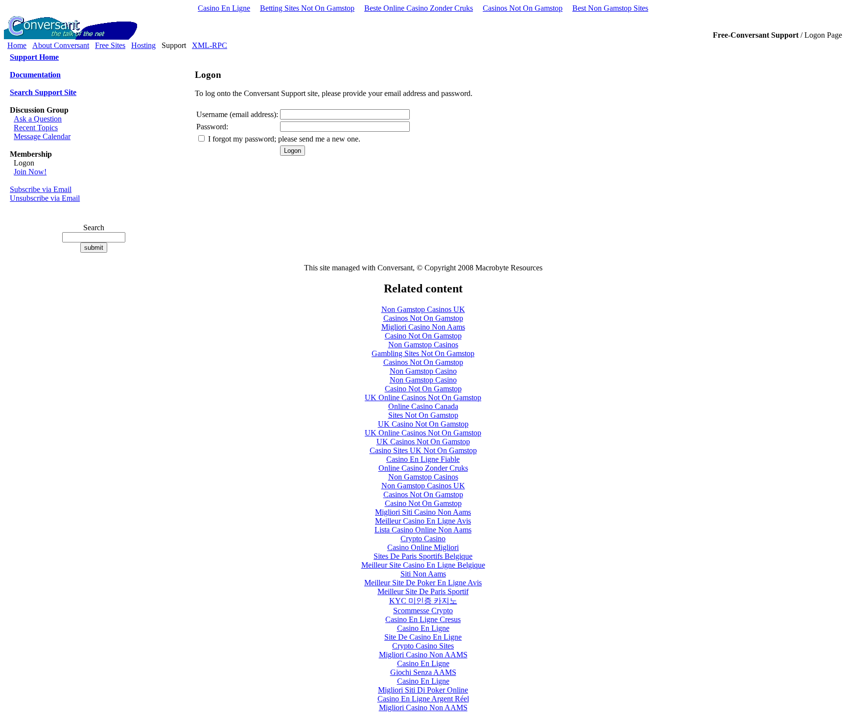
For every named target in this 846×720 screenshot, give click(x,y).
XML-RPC (209, 45)
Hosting (143, 45)
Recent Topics (36, 127)
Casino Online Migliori (423, 547)
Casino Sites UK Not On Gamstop (423, 450)
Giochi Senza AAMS (423, 672)
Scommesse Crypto (423, 610)
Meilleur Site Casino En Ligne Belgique (423, 565)
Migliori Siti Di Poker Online (423, 690)
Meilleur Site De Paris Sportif (423, 591)
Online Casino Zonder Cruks (423, 468)
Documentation (35, 75)
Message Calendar (42, 136)
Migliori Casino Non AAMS (423, 654)
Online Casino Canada (423, 406)
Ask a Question (38, 119)
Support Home (34, 57)
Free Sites (110, 45)
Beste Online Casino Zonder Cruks (418, 8)
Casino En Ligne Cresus (423, 619)
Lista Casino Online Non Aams (423, 530)
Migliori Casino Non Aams (423, 327)
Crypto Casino (423, 538)
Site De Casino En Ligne (423, 637)
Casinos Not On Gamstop (523, 8)
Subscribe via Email (40, 189)
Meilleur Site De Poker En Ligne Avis (423, 582)
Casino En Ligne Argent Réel (423, 699)
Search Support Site (43, 92)
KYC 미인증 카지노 (423, 601)
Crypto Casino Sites (423, 646)
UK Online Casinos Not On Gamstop (423, 397)
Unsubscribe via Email (45, 198)
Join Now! (30, 172)
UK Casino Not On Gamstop (423, 424)
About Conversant (60, 45)
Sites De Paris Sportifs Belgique (423, 556)
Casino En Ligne (224, 8)
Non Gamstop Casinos (423, 344)
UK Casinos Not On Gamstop (423, 441)
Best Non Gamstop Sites (610, 8)
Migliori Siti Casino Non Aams (423, 512)
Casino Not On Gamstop (423, 336)
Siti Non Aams (423, 574)
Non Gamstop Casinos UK (423, 309)
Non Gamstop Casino (423, 371)
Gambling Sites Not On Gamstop (423, 353)
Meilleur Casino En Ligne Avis (423, 521)
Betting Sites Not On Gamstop (307, 8)
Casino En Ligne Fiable (423, 459)
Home (16, 45)
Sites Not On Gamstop (423, 415)
